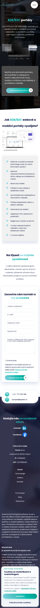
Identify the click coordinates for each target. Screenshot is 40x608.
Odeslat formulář (16, 378)
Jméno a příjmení (14, 306)
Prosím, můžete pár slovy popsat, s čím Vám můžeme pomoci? (20, 340)
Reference (20, 501)
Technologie (20, 473)
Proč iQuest (20, 493)
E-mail (10, 314)
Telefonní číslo (13, 323)
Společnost (12, 331)
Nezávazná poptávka (19, 90)
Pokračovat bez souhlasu (20, 602)
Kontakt (20, 482)
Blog (20, 497)
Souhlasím (20, 596)
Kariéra (20, 477)
